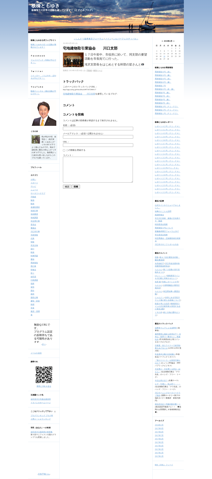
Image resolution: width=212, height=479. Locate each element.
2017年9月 (159, 428)
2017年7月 (159, 435)
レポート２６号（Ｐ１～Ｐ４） (167, 182)
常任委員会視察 (161, 234)
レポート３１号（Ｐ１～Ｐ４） (167, 164)
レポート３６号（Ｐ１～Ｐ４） (167, 147)
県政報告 (34, 262)
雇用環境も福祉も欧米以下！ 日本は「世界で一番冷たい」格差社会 (168, 336)
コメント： (68, 155)
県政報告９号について (164, 228)
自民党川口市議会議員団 (41, 399)
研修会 (33, 269)
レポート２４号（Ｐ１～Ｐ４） (167, 188)
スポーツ (34, 183)
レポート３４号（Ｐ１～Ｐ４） (167, 154)
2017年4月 (159, 445)
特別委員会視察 (161, 224)
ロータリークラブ (38, 193)
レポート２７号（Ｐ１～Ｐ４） (167, 178)
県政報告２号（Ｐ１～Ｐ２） (167, 110)
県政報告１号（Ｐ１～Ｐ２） (167, 113)
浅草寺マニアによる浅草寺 (166, 328)
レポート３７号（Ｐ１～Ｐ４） (167, 143)
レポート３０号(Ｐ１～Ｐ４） (167, 168)
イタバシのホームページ (41, 402)
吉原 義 (158, 281)
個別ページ (97, 70)
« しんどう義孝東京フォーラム (89, 38)
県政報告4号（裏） (162, 99)
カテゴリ (34, 175)
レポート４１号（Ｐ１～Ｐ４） (167, 129)
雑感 (32, 304)
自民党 (33, 276)
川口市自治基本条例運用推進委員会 (167, 264)
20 (164, 56)
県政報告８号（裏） (163, 82)
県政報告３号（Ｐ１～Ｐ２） (167, 106)
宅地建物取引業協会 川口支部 (79, 93)
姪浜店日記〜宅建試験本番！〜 (167, 404)
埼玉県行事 (35, 221)
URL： (66, 141)
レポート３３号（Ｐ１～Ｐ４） (167, 157)
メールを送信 (36, 353)
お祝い (33, 179)
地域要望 (34, 214)
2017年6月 (159, 438)
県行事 (33, 266)
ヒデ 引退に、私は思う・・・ (167, 384)
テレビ (33, 186)
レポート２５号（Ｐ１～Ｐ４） (167, 185)
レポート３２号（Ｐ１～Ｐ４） (167, 161)
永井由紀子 (159, 263)
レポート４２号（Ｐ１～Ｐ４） (167, 126)
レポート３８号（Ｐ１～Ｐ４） (167, 140)
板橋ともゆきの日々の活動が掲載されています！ (43, 45)
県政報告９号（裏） (163, 75)
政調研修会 (159, 214)
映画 (32, 252)
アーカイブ (159, 420)
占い (44, 344)
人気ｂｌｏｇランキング (41, 419)
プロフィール (36, 167)
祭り (32, 273)
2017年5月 (159, 442)
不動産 (33, 196)
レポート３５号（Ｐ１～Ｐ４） (167, 150)
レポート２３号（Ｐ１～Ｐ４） (167, 192)
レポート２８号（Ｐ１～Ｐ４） (167, 175)
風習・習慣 (35, 311)
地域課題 (34, 217)
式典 (32, 238)
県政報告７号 (160, 85)
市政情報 (34, 235)
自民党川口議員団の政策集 (42, 432)
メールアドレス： (83, 133)
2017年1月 (159, 456)
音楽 (32, 308)
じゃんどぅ (159, 297)
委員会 (33, 224)
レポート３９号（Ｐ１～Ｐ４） (167, 136)
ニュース (34, 189)
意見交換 (34, 245)
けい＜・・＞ (160, 275)
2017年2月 (159, 452)
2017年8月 (159, 432)
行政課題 (34, 280)
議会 (32, 290)
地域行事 (34, 210)
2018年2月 (159, 425)
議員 (32, 294)
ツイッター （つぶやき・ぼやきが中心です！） (43, 76)
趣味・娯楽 (35, 301)
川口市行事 (35, 231)
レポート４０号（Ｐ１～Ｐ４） (167, 133)
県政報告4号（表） (162, 103)
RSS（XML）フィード (164, 464)
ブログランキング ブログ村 (42, 415)
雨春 (157, 257)
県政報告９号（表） (163, 71)
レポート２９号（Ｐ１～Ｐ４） (167, 171)
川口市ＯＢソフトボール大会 (167, 244)
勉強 (32, 200)
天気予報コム (44, 474)
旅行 (32, 249)
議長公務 (34, 297)
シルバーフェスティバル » (125, 38)
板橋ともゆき (45, 5)
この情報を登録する (75, 149)
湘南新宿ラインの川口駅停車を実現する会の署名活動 (167, 306)
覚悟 (32, 287)
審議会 (33, 228)
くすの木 (34, 131)
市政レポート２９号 (170, 281)
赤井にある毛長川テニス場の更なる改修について (167, 298)
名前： (69, 125)
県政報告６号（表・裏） (165, 89)
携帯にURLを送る (44, 386)
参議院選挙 (35, 207)
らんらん (158, 269)
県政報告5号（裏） (162, 92)
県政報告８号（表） (163, 78)
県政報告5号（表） (162, 96)
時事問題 (34, 255)
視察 (32, 283)
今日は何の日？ (161, 380)
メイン (108, 38)
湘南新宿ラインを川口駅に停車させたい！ (167, 276)
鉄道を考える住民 (162, 303)
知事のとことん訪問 (163, 211)
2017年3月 (159, 449)
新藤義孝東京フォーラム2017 (167, 231)
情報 (32, 242)
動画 (32, 203)
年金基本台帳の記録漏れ (165, 354)
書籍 (32, 259)
